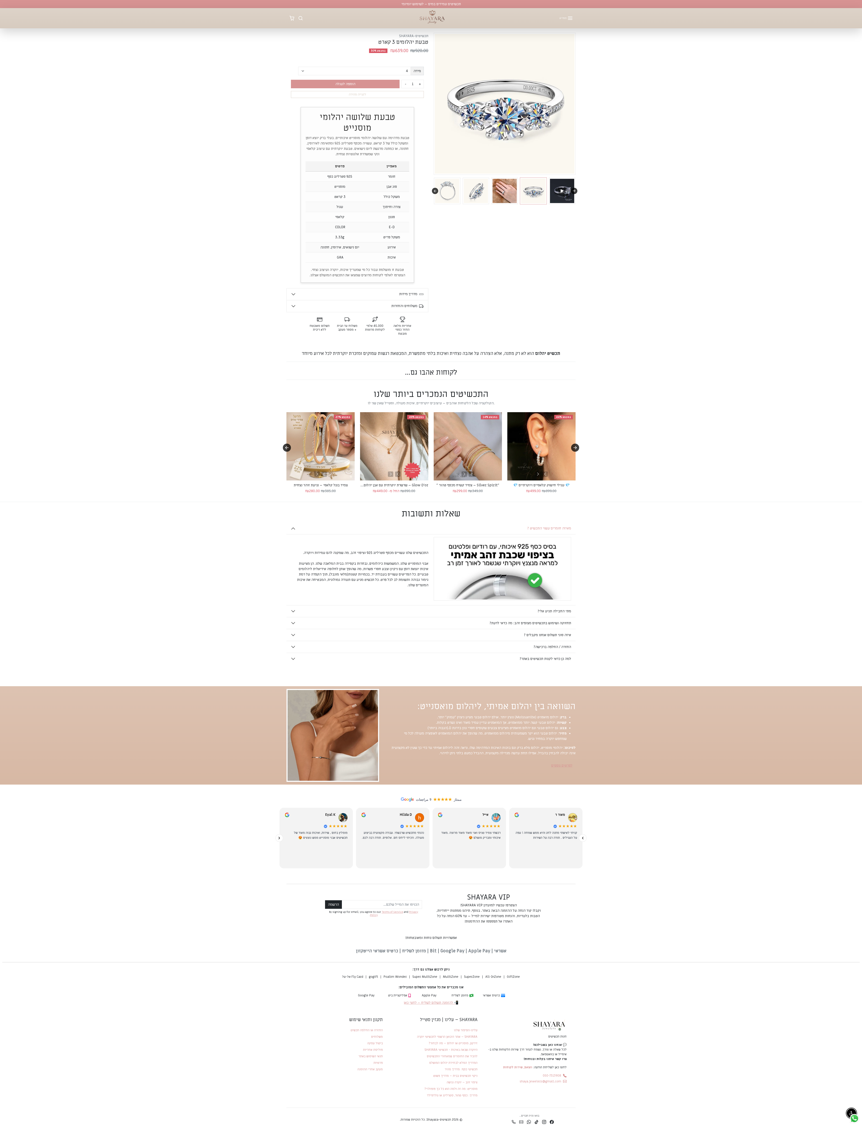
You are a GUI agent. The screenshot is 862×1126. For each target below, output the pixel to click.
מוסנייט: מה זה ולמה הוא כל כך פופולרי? (450, 1089)
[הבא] (317, 474)
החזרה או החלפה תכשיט (367, 1030)
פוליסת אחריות (373, 1050)
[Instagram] (544, 1122)
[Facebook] (552, 1122)
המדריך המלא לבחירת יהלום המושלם (453, 1063)
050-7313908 (552, 1075)
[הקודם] (324, 474)
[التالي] (279, 838)
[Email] (521, 1122)
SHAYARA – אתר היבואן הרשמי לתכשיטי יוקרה (447, 1037)
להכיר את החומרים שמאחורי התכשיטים (452, 1056)
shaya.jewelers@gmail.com (540, 1081)
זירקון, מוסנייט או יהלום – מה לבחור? (453, 1043)
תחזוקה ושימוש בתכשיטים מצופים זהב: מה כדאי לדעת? (530, 623)
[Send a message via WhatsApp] (854, 1118)
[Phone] (513, 1122)
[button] (566, 18)
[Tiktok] (536, 1122)
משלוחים (377, 1037)
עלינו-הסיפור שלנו (465, 1030)
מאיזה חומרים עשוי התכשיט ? (549, 528)
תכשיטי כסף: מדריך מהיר (461, 1069)
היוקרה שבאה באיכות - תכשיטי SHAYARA (450, 1050)
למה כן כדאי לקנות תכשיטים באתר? (545, 658)
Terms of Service (392, 912)
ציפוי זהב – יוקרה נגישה (462, 1082)
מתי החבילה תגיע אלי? (554, 611)
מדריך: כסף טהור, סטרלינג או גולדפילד (452, 1095)
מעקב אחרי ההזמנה (370, 1069)
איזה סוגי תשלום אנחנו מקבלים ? (547, 635)
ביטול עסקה (375, 1043)
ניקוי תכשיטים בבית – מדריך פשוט (455, 1076)
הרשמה (333, 904)
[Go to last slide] (287, 448)
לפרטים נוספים (561, 765)
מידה (417, 71)
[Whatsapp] (529, 1122)
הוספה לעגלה (345, 84)
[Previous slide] (435, 191)
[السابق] (583, 838)
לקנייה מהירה (357, 94)
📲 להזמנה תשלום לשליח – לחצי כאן (431, 1002)
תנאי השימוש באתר (370, 1056)
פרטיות (378, 1063)
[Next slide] (574, 191)
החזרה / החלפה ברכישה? (552, 646)
